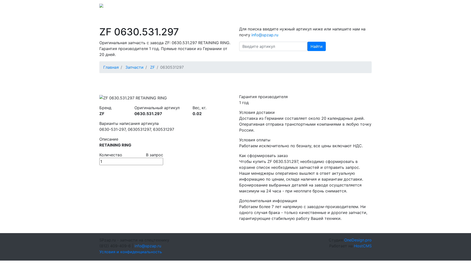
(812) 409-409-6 (336, 7)
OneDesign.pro (358, 240)
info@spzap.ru (303, 7)
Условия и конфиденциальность (130, 251)
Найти (317, 46)
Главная (111, 67)
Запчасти (134, 67)
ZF (152, 67)
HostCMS (363, 245)
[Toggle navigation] (365, 7)
